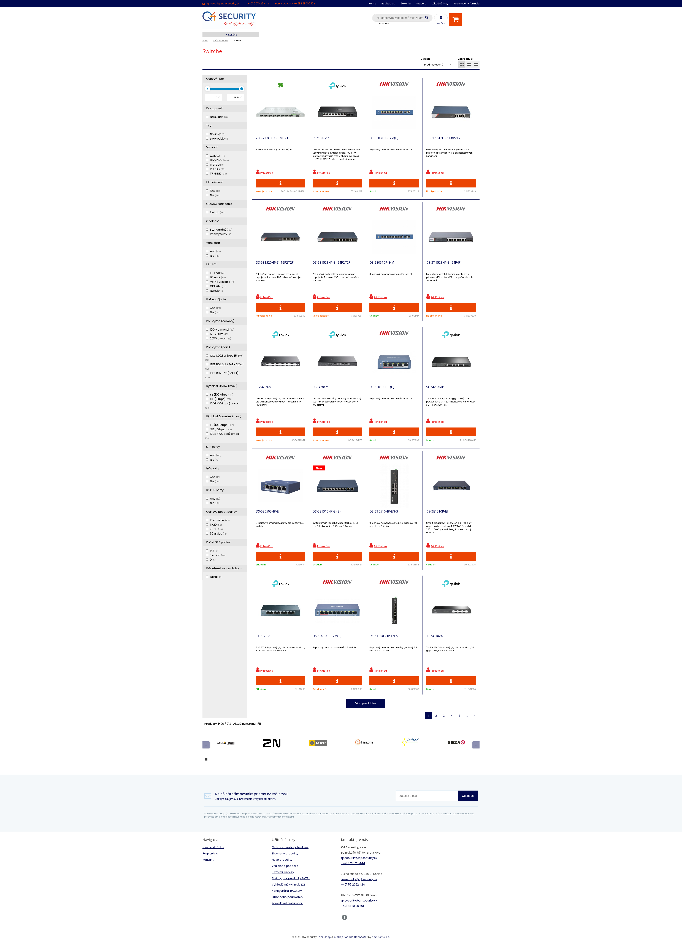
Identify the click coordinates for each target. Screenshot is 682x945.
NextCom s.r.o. (381, 937)
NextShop (325, 937)
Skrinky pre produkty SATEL (291, 878)
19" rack (218, 277)
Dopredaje (219, 139)
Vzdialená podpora (285, 866)
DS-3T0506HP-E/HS (383, 636)
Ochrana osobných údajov (290, 847)
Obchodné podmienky (287, 897)
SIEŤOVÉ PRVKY (220, 40)
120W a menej (222, 330)
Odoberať (468, 795)
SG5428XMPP (322, 387)
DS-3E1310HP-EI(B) (326, 511)
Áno (215, 191)
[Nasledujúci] (476, 744)
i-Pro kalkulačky (283, 872)
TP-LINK (218, 173)
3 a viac (218, 555)
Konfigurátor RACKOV (287, 891)
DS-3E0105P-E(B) (381, 387)
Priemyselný (221, 234)
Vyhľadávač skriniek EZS (288, 885)
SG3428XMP (435, 387)
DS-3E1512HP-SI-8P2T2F (444, 138)
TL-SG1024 (434, 636)
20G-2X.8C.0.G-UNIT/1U (273, 138)
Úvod (205, 40)
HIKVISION (219, 160)
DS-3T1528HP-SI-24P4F (443, 262)
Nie (215, 195)
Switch (217, 212)
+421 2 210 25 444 (258, 3)
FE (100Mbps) (221, 395)
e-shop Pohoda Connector (350, 937)
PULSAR (217, 169)
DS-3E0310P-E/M (381, 262)
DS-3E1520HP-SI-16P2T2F (275, 262)
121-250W (219, 334)
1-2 (214, 551)
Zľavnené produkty (285, 853)
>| (475, 716)
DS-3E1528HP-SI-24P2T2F (331, 262)
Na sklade (219, 117)
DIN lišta (218, 286)
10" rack (217, 273)
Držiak (216, 577)
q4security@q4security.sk (223, 3)
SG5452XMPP (265, 387)
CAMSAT (217, 156)
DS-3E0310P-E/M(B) (383, 138)
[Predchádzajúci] (206, 744)
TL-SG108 (263, 636)
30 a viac (218, 534)
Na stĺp (216, 291)
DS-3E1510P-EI (437, 511)
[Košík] (456, 19)
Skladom (384, 23)
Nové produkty (282, 860)
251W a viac (220, 338)
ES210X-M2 (321, 138)
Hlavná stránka (213, 847)
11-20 (216, 525)
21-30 (216, 529)
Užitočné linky (440, 3)
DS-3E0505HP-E (267, 511)
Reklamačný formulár (467, 3)
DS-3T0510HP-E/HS (383, 511)
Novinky (217, 134)
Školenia (405, 3)
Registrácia (388, 3)
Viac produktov (366, 703)
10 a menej (220, 520)
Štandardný (221, 230)
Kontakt (208, 860)
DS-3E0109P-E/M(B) (327, 636)
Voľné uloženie (222, 282)
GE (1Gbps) (221, 399)
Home (372, 3)
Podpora (421, 3)
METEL (217, 165)
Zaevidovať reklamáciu (287, 903)
